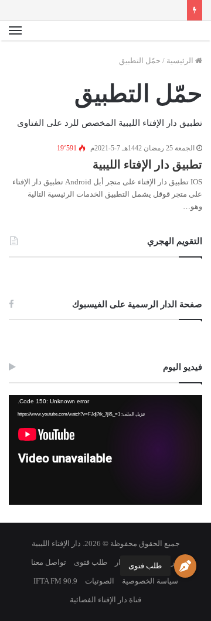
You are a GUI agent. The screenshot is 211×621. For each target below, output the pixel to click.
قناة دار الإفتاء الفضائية (105, 599)
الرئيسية (180, 60)
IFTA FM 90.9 (55, 581)
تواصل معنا (48, 562)
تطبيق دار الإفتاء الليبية (147, 164)
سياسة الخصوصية (150, 581)
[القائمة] (15, 31)
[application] (105, 450)
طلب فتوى (145, 565)
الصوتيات (99, 581)
